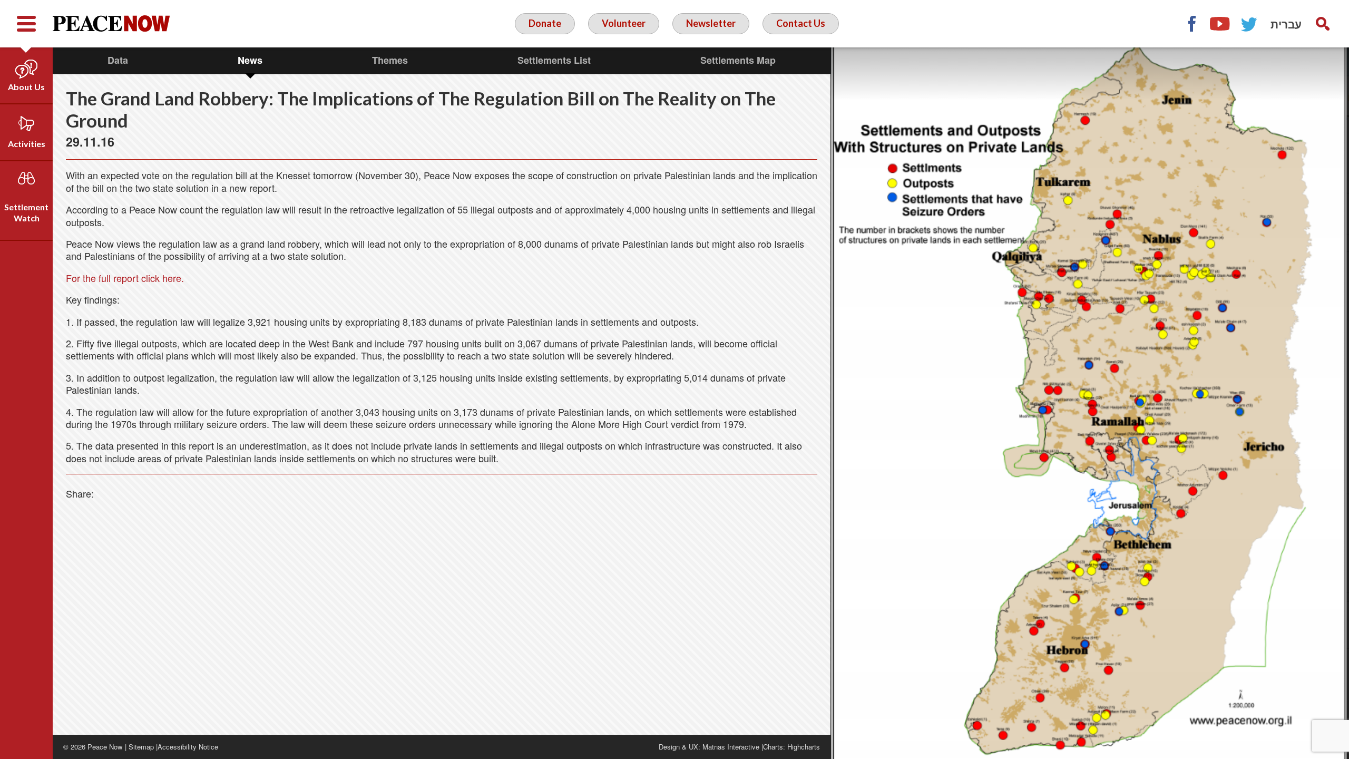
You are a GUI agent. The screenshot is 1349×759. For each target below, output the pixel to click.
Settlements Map (738, 60)
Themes (390, 60)
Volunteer (624, 23)
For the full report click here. (125, 278)
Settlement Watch (26, 212)
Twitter (1249, 23)
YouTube (1220, 23)
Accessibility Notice (188, 747)
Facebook (1191, 23)
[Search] (1322, 23)
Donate (545, 23)
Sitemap (141, 747)
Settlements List (554, 60)
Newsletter (711, 23)
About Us (26, 87)
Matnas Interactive (730, 747)
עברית (1286, 24)
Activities (26, 144)
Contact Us (800, 23)
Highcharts (803, 747)
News (250, 60)
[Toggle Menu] (26, 23)
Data (117, 60)
